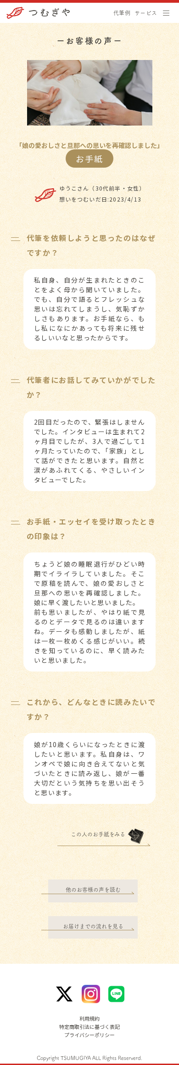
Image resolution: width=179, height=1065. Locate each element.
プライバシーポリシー (89, 1035)
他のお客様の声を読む (93, 889)
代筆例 (121, 13)
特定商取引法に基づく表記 (89, 1026)
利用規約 (89, 1018)
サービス (145, 13)
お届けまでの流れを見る (93, 926)
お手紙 (89, 158)
